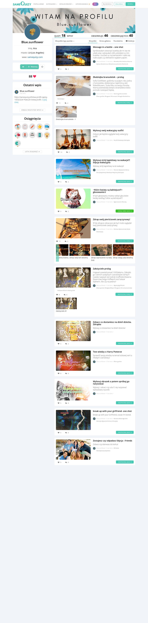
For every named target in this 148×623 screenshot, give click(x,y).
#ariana (116, 418)
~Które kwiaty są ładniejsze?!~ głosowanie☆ (108, 190)
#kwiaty (124, 202)
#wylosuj (115, 172)
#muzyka (115, 421)
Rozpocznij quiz (124, 69)
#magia (120, 96)
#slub (128, 229)
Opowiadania (83, 4)
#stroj (127, 170)
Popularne (39, 4)
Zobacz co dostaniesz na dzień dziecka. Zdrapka (112, 323)
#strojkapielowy (101, 172)
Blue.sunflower (27, 91)
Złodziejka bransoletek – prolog (108, 77)
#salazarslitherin (62, 290)
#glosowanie (118, 202)
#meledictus (126, 96)
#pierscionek (123, 229)
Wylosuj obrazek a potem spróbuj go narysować (111, 382)
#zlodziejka (60, 99)
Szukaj (108, 4)
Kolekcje (131, 41)
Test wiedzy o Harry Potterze (107, 351)
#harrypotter (100, 96)
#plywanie (122, 170)
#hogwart (108, 96)
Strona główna (105, 41)
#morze (129, 61)
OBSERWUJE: (99, 36)
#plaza (98, 64)
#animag (116, 94)
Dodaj (130, 4)
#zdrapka (127, 140)
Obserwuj (29, 67)
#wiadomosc (105, 64)
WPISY (70, 36)
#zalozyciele (71, 290)
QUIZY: (59, 36)
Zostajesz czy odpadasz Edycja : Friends (112, 440)
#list (120, 61)
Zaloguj (119, 4)
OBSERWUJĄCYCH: (122, 36)
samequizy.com (35, 57)
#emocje (99, 421)
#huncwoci (114, 96)
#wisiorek (125, 64)
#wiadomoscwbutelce (115, 64)
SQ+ (95, 4)
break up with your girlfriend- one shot (112, 411)
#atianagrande (123, 418)
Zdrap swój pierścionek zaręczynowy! (111, 219)
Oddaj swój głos (124, 211)
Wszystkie (92, 41)
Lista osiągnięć (31, 152)
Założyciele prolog (102, 268)
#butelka (116, 61)
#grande (104, 421)
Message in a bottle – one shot (108, 47)
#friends (116, 448)
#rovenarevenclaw (126, 288)
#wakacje (121, 140)
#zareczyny (99, 231)
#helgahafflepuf (110, 288)
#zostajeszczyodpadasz (103, 450)
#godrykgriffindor (119, 285)
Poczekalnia (118, 41)
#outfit (116, 140)
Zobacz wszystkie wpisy (31, 110)
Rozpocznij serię (124, 102)
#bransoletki (123, 94)
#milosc (124, 61)
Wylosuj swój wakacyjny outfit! (108, 130)
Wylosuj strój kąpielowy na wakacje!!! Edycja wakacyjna (111, 161)
